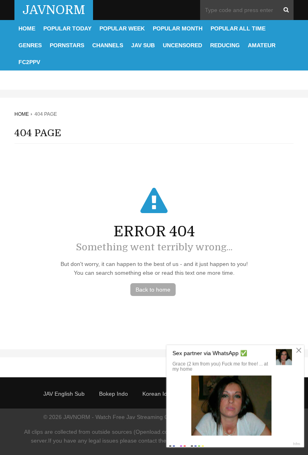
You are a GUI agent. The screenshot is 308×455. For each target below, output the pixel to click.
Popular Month (178, 28)
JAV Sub (143, 45)
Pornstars (67, 45)
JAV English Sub (64, 394)
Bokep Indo (113, 394)
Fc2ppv (29, 62)
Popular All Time (238, 28)
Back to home (153, 289)
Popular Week (122, 28)
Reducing (225, 45)
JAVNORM (53, 10)
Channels (107, 45)
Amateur (262, 45)
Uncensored (182, 45)
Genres (30, 45)
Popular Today (67, 28)
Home (26, 28)
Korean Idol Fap (162, 394)
